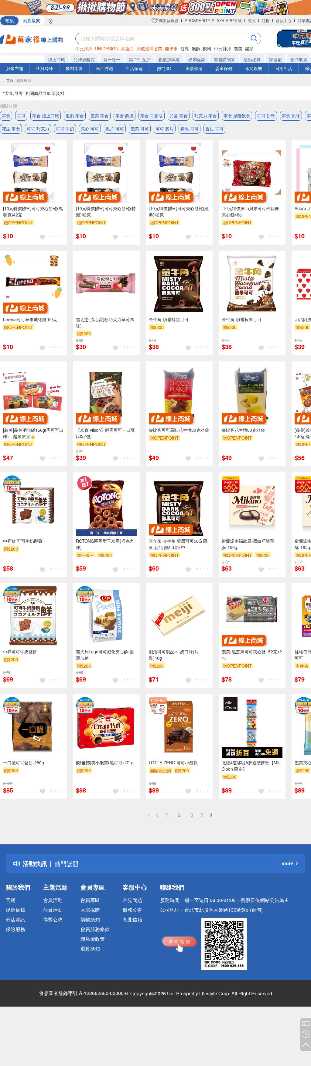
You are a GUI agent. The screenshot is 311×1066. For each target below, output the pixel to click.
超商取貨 (298, 59)
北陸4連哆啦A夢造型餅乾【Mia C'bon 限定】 (251, 765)
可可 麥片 (165, 129)
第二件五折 (139, 59)
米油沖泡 (104, 68)
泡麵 (196, 48)
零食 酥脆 (124, 115)
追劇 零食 (75, 115)
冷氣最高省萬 (149, 48)
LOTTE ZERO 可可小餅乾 (173, 762)
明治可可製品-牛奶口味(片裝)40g (174, 655)
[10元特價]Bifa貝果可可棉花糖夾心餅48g (250, 211)
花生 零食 (11, 129)
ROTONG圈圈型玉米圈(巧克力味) (105, 544)
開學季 (171, 48)
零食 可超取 (151, 115)
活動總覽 (252, 59)
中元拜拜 (83, 48)
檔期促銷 (196, 59)
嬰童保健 (223, 68)
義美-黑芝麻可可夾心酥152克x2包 (252, 655)
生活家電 (134, 68)
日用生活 (283, 68)
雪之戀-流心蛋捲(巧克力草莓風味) (105, 322)
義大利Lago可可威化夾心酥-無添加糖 (105, 655)
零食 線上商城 (45, 115)
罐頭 (249, 48)
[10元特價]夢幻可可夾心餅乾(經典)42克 (179, 211)
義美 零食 (100, 115)
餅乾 (184, 48)
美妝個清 (194, 68)
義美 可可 (140, 129)
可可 (21, 115)
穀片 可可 (115, 129)
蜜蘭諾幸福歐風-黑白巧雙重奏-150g (248, 544)
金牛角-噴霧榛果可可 (241, 319)
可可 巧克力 (38, 129)
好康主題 (14, 68)
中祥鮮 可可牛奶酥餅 (23, 541)
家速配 (275, 59)
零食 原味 (291, 115)
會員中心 (284, 20)
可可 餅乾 (266, 115)
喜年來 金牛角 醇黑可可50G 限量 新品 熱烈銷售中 (178, 544)
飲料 (207, 48)
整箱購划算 (224, 59)
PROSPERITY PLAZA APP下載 (213, 20)
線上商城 (56, 59)
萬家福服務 (168, 20)
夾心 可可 (90, 129)
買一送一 (111, 59)
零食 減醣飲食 (237, 115)
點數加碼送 (169, 59)
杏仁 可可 (214, 129)
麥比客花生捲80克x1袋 (243, 430)
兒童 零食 (178, 115)
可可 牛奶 (65, 129)
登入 (252, 20)
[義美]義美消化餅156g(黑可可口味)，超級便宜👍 (33, 433)
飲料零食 (74, 68)
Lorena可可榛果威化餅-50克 (30, 319)
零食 (6, 115)
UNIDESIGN (106, 48)
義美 (238, 48)
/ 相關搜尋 (23, 80)
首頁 (9, 80)
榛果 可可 (189, 129)
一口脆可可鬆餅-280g (23, 762)
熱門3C (164, 68)
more (287, 863)
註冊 (266, 20)
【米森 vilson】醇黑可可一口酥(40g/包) (105, 433)
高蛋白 (127, 48)
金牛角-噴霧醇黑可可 (169, 319)
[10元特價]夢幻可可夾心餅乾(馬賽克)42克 (33, 211)
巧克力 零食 (205, 115)
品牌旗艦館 (84, 59)
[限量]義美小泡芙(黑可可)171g (105, 762)
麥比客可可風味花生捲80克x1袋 (179, 430)
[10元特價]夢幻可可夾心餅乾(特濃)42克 (106, 211)
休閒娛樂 (253, 68)
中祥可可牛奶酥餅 (20, 652)
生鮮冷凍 (44, 68)
